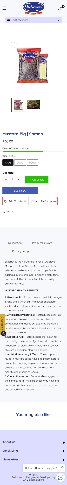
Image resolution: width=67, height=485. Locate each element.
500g (32, 162)
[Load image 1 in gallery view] (18, 105)
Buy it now (20, 190)
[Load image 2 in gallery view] (33, 105)
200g (20, 162)
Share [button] (10, 211)
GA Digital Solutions (33, 479)
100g (8, 162)
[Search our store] (58, 8)
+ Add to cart (37, 179)
